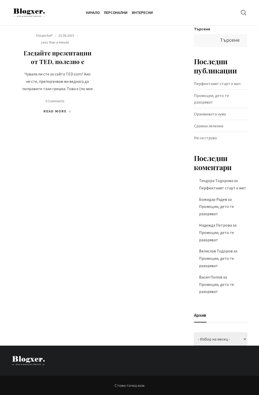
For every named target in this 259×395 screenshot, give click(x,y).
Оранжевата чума (210, 113)
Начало (93, 12)
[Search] (243, 12)
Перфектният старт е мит (217, 83)
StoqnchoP (44, 35)
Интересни (142, 12)
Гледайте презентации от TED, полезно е (58, 57)
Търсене (202, 28)
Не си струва (205, 137)
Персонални (115, 12)
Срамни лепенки (208, 125)
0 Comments (55, 101)
